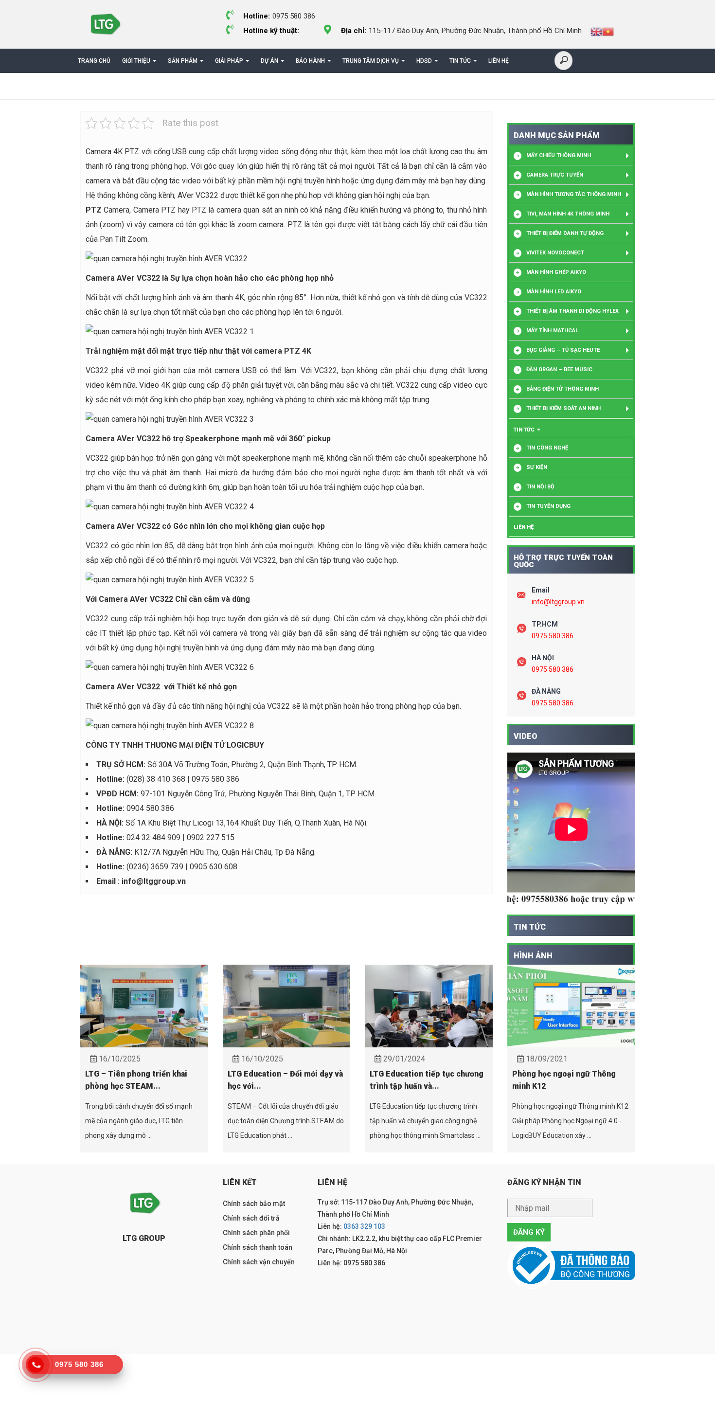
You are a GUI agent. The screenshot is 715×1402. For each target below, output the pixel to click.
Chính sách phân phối (256, 1233)
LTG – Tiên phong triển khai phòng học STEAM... (136, 1080)
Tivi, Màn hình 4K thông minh (567, 214)
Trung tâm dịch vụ (370, 60)
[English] (596, 31)
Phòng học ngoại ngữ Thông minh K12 (564, 1080)
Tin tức (460, 60)
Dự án (269, 60)
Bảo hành (310, 60)
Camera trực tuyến (554, 175)
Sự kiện (536, 467)
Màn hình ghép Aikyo (556, 272)
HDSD (424, 60)
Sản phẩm (182, 60)
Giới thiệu (136, 60)
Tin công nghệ (547, 448)
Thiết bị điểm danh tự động (565, 233)
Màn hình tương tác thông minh (573, 194)
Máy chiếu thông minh (558, 155)
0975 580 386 (552, 636)
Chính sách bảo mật (254, 1203)
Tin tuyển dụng (548, 506)
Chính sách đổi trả (251, 1218)
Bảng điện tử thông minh (562, 389)
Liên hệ (498, 60)
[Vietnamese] (608, 31)
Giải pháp (229, 60)
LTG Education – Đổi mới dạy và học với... (285, 1080)
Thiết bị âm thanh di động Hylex (572, 311)
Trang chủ (94, 60)
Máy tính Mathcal (552, 330)
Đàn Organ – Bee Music (559, 369)
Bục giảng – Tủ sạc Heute (563, 350)
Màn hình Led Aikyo (553, 291)
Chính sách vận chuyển (259, 1262)
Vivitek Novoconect (555, 253)
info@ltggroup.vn (558, 602)
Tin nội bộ (540, 487)
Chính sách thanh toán (257, 1247)
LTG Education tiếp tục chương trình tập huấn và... (426, 1080)
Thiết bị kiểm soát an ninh (563, 408)
